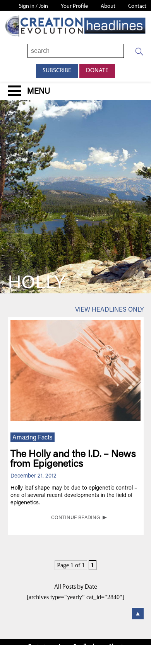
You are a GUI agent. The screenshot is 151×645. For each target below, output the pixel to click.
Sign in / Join (33, 6)
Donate (97, 71)
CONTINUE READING (75, 518)
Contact (137, 6)
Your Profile (74, 6)
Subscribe (57, 71)
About (108, 6)
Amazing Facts (32, 438)
